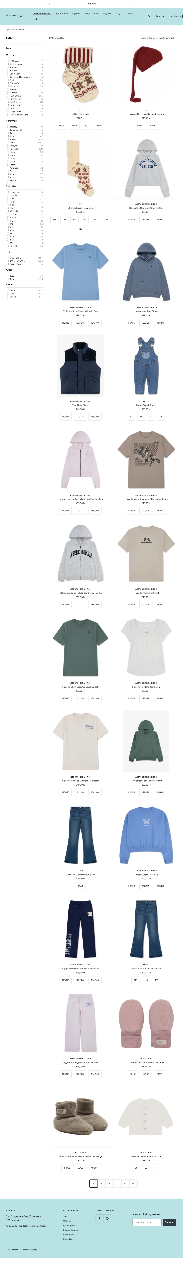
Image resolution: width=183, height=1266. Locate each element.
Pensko (12, 171)
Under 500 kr (15, 258)
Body (11, 136)
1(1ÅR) (12, 199)
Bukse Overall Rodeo (146, 405)
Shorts (12, 177)
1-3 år (12, 202)
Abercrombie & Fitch (146, 204)
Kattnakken (14, 105)
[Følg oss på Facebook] (99, 1218)
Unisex (12, 297)
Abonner (169, 1222)
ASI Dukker (14, 61)
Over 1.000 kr (15, 264)
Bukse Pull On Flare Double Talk (80, 874)
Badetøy (13, 127)
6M (10, 233)
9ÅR (11, 243)
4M (11, 227)
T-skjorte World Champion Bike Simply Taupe (146, 499)
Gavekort (129, 13)
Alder (9, 269)
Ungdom (107, 13)
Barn (96, 13)
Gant (11, 80)
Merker (36, 19)
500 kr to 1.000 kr (17, 261)
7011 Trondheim (13, 1220)
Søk (150, 16)
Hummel (13, 93)
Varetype (11, 120)
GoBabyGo (14, 83)
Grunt (12, 86)
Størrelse (11, 186)
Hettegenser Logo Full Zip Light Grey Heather (80, 593)
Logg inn (160, 16)
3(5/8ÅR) (13, 214)
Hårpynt (13, 146)
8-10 (11, 240)
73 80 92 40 (11, 1226)
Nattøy (12, 164)
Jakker (12, 152)
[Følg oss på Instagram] (107, 1218)
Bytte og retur (70, 1225)
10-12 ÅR (13, 246)
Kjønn (9, 284)
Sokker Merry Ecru (80, 114)
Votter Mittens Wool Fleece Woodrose (146, 1062)
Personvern (68, 1234)
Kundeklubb (68, 1239)
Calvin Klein (14, 74)
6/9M (11, 230)
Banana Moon (15, 64)
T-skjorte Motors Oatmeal (146, 593)
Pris (8, 252)
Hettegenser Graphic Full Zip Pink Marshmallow (80, 499)
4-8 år (12, 221)
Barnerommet (15, 130)
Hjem (8, 30)
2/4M (11, 208)
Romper (13, 174)
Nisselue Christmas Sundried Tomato (146, 114)
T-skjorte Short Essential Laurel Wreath (80, 687)
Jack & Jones (15, 102)
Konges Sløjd (15, 111)
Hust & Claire (15, 96)
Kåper (12, 158)
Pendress (13, 168)
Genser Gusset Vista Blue (146, 874)
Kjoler (12, 161)
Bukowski (13, 67)
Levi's (146, 401)
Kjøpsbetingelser (71, 1230)
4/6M (11, 224)
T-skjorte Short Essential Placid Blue (80, 311)
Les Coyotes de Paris (18, 115)
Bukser (12, 139)
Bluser (12, 133)
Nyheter (76, 13)
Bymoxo (13, 70)
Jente (12, 290)
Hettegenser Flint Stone (146, 311)
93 (125, 1183)
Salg (118, 13)
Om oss (67, 1221)
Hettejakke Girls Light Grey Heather (146, 208)
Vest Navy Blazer (80, 405)
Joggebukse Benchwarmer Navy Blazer (80, 968)
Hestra (12, 89)
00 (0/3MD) (14, 192)
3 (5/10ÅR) (14, 211)
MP (80, 110)
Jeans (12, 155)
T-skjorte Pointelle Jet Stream (146, 687)
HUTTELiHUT (15, 99)
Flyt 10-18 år (62, 13)
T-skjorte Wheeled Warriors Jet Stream (80, 780)
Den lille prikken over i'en (20, 77)
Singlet (12, 180)
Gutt (11, 293)
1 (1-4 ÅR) (13, 195)
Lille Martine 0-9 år (42, 13)
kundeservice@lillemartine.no (33, 1226)
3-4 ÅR (12, 217)
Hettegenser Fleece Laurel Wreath (146, 780)
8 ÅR (11, 236)
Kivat (11, 108)
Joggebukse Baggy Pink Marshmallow (80, 1062)
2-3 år (12, 205)
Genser (12, 142)
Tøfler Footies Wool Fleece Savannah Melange (80, 1156)
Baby (87, 13)
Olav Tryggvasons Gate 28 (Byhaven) (23, 1216)
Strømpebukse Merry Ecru (80, 208)
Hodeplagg (14, 149)
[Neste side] (133, 1183)
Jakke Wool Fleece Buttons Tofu (146, 1156)
